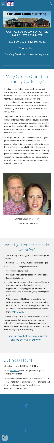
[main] (27, 43)
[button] (3, 3)
